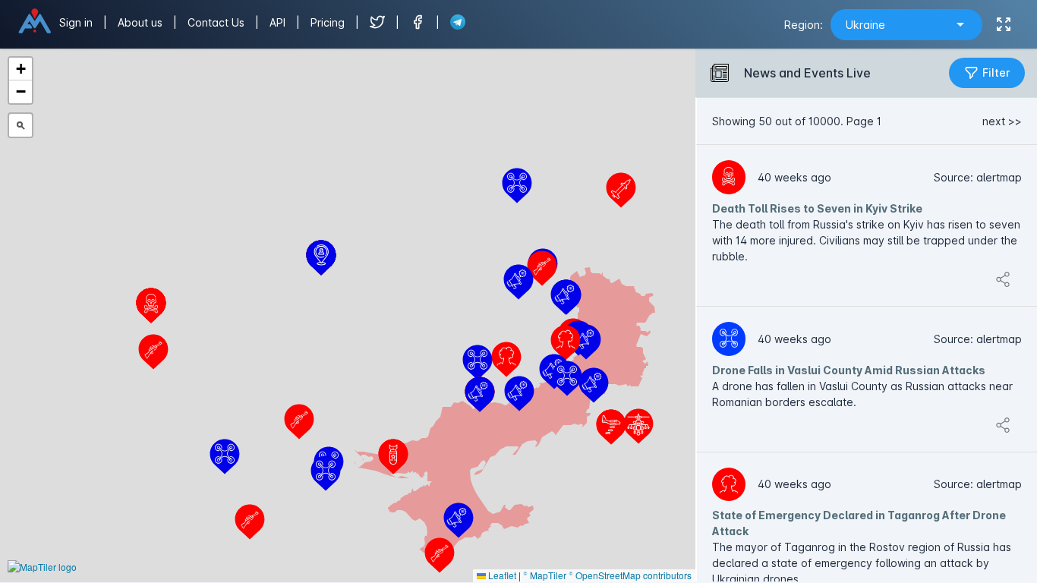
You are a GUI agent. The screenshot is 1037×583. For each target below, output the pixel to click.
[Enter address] (20, 125)
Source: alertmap (978, 177)
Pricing (329, 22)
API (278, 22)
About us (141, 22)
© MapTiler (544, 575)
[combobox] (906, 24)
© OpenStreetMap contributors (630, 575)
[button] (224, 457)
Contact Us (216, 22)
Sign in (76, 22)
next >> (1002, 121)
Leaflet (501, 575)
